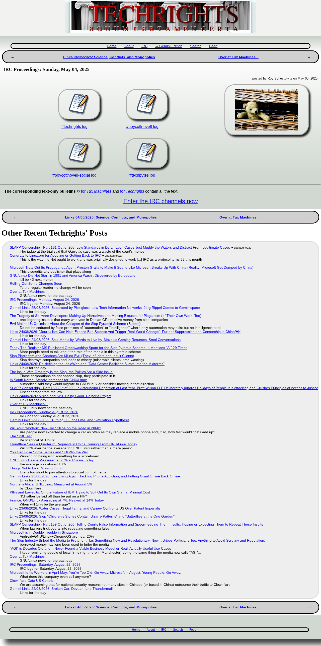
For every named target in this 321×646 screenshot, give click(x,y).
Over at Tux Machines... (238, 57)
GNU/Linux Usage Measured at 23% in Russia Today (52, 460)
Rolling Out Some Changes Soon (36, 283)
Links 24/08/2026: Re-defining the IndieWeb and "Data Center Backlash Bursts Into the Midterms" (87, 364)
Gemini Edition (170, 46)
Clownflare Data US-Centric (31, 581)
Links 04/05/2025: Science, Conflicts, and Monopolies (109, 57)
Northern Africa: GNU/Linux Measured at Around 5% (51, 484)
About (129, 46)
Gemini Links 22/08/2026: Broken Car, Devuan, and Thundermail (61, 589)
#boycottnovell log (142, 126)
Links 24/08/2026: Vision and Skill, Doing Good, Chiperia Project (60, 396)
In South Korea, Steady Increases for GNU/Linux (48, 380)
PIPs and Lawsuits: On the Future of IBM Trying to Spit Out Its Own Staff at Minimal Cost (80, 492)
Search (195, 46)
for (96, 191)
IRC (144, 46)
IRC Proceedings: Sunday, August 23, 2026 (44, 412)
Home (111, 46)
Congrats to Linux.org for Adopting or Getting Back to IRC (55, 255)
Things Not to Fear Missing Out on (37, 468)
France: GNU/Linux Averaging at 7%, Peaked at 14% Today (57, 500)
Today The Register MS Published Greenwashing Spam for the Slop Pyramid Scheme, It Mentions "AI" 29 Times (98, 348)
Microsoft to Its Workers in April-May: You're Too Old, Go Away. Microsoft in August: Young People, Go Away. (95, 572)
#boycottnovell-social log (74, 175)
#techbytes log (142, 175)
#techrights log (74, 126)
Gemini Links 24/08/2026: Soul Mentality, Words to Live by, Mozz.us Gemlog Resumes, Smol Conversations (95, 340)
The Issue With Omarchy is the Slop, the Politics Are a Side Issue (61, 372)
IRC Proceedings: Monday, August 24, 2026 (44, 300)
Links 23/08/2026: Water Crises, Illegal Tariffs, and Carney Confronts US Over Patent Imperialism (87, 508)
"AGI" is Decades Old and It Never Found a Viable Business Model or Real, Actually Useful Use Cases (90, 548)
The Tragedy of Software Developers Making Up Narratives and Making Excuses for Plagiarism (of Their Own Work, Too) (105, 316)
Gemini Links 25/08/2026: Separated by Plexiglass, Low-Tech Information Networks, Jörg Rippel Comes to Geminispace (105, 308)
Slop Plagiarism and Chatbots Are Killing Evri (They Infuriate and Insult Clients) (72, 356)
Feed (213, 46)
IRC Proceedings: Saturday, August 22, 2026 (45, 564)
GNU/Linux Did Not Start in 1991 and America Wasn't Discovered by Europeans (72, 275)
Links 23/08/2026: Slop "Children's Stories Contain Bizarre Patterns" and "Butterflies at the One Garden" (92, 516)
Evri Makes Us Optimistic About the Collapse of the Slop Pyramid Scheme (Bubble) (75, 324)
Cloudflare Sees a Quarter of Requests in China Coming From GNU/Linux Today (73, 444)
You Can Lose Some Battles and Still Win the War (49, 452)
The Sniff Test (21, 436)
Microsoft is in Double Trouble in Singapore (44, 532)
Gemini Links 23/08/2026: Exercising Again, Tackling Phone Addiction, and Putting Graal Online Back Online (95, 476)
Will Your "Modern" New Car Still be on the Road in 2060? (55, 428)
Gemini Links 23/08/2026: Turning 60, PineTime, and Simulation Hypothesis (69, 420)
